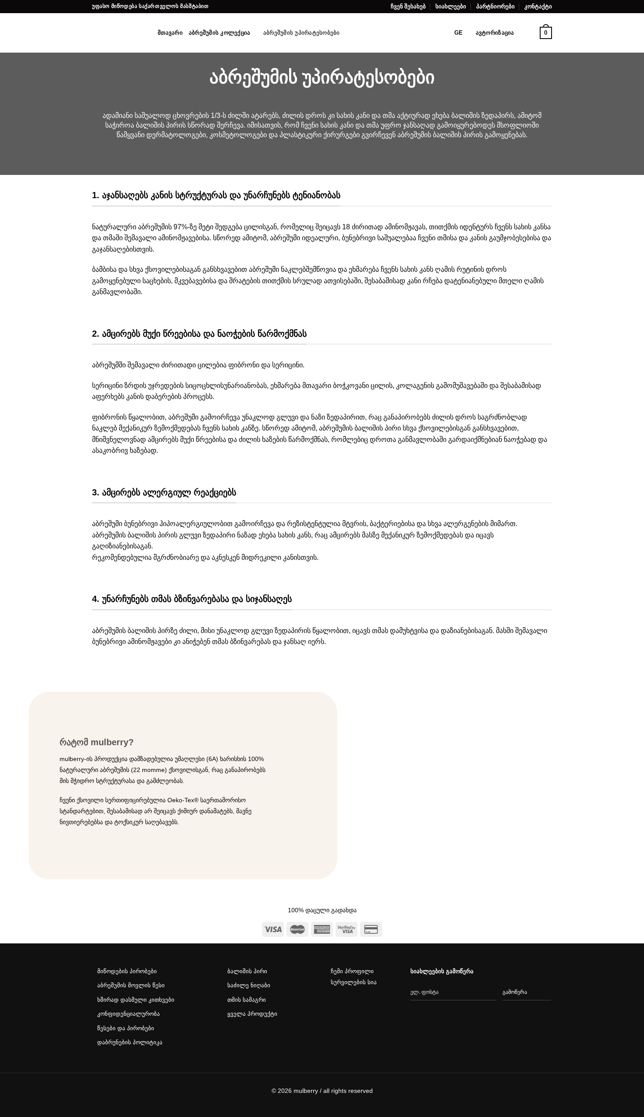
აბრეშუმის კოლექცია (220, 32)
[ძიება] (349, 33)
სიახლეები (450, 7)
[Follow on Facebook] (338, 1009)
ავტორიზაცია (495, 32)
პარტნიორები (495, 7)
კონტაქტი (538, 7)
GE (458, 32)
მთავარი (170, 32)
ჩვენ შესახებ (408, 7)
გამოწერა (514, 992)
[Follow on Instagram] (355, 1009)
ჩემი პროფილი (352, 971)
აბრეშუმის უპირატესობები (301, 32)
